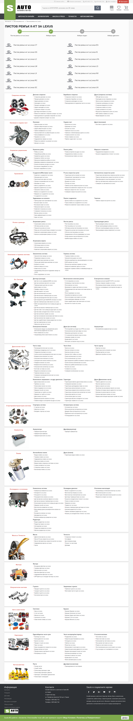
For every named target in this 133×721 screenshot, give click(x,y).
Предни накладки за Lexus (42, 105)
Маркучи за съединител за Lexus (44, 194)
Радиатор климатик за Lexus (42, 528)
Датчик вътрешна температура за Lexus (46, 307)
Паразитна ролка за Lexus (42, 228)
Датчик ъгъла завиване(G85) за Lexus (45, 281)
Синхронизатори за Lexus (73, 179)
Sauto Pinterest (109, 692)
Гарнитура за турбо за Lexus (42, 392)
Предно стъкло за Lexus (41, 643)
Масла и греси (59, 16)
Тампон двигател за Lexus (103, 382)
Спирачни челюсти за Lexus (73, 97)
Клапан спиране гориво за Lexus (105, 283)
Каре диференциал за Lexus (42, 215)
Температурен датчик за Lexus (43, 285)
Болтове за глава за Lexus (42, 369)
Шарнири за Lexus (70, 126)
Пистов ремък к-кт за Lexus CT (25, 45)
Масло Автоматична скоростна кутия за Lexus (48, 541)
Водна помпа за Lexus (41, 455)
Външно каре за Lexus (41, 202)
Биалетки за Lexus (70, 124)
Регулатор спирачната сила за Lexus (107, 111)
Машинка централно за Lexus (74, 333)
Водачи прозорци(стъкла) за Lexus (75, 651)
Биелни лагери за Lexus (72, 350)
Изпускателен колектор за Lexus (44, 367)
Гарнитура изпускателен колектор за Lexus (78, 392)
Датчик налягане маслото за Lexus (44, 283)
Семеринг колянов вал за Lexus (74, 371)
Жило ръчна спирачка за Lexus (105, 101)
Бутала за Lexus (70, 367)
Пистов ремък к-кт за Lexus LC (25, 59)
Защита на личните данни (12, 707)
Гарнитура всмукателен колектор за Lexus (77, 390)
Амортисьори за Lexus (41, 124)
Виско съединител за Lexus (73, 490)
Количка (126, 9)
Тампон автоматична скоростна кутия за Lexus (109, 177)
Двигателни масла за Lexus (42, 537)
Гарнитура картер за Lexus (73, 394)
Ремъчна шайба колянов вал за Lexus (76, 364)
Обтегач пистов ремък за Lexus (74, 232)
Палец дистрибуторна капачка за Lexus (46, 262)
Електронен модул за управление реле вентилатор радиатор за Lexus (46, 329)
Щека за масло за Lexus (103, 386)
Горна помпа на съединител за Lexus (76, 202)
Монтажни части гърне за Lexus (74, 591)
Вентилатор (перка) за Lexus (73, 493)
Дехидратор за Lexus (40, 515)
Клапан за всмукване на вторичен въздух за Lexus (109, 288)
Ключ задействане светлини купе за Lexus (77, 301)
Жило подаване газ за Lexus (42, 388)
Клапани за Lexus (39, 377)
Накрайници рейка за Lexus (42, 154)
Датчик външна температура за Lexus (45, 295)
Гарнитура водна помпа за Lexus (75, 455)
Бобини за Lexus (39, 264)
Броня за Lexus (39, 641)
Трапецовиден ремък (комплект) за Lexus (108, 230)
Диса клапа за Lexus (40, 396)
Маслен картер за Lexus (103, 384)
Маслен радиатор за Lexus (42, 530)
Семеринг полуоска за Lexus (42, 211)
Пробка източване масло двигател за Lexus (109, 390)
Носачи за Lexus (70, 128)
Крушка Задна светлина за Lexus (75, 615)
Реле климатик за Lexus (41, 332)
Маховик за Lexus (39, 183)
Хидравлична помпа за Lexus (73, 154)
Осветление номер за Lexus (42, 619)
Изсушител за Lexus (40, 495)
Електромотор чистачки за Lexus (105, 641)
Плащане (7, 693)
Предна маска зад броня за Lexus (44, 651)
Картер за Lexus (100, 348)
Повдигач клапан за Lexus (42, 362)
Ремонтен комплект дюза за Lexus (75, 266)
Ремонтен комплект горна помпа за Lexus (77, 205)
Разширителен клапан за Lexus (43, 497)
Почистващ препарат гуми (42, 670)
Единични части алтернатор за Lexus (76, 413)
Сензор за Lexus (70, 183)
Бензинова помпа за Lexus (42, 469)
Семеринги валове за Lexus (73, 384)
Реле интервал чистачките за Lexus (75, 297)
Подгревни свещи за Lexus (42, 258)
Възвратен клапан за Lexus (42, 513)
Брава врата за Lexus (71, 339)
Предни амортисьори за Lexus (43, 126)
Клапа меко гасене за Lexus (42, 386)
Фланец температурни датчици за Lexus (77, 507)
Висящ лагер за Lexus (40, 213)
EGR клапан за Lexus (71, 262)
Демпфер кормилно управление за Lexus (46, 162)
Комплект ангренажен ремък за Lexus (45, 232)
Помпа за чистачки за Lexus (104, 645)
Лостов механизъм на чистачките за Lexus (108, 647)
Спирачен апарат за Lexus (42, 109)
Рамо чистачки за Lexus (103, 639)
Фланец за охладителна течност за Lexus (77, 513)
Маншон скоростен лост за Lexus (75, 189)
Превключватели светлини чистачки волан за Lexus (78, 290)
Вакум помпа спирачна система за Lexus (46, 463)
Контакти (124, 1)
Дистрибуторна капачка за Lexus (44, 260)
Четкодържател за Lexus (72, 415)
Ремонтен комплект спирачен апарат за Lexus (48, 113)
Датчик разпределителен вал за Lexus (45, 297)
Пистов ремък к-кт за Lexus (73, 226)
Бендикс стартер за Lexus (42, 411)
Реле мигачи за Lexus (71, 285)
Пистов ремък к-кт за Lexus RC (25, 80)
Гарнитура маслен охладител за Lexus (76, 398)
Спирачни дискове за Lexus (42, 97)
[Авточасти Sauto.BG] (18, 711)
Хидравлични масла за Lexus (43, 543)
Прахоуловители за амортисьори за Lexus (47, 132)
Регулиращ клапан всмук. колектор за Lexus (109, 285)
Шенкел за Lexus (39, 143)
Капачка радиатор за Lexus (73, 509)
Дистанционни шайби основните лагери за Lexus (79, 360)
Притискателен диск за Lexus (43, 179)
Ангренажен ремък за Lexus (42, 224)
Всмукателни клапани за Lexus (43, 356)
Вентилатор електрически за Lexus (75, 495)
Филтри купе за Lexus (40, 570)
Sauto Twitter (94, 692)
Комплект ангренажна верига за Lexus (45, 249)
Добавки (67, 545)
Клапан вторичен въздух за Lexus (44, 164)
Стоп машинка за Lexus (72, 281)
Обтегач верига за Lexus (41, 247)
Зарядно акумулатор (71, 431)
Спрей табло (38, 668)
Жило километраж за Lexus (73, 659)
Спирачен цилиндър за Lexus (104, 103)
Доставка (7, 695)
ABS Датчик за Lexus (102, 97)
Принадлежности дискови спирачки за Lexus (47, 115)
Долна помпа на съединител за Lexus (76, 200)
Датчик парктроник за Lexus (42, 322)
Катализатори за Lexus (41, 595)
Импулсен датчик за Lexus (42, 324)
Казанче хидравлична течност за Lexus (107, 154)
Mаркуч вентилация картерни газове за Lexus (109, 396)
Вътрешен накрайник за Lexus (43, 166)
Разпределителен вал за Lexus (43, 348)
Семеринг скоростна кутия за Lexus (75, 192)
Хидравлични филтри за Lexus (43, 574)
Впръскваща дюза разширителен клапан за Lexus (47, 510)
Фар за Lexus (38, 611)
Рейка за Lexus (38, 152)
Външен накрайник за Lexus (42, 168)
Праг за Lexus (38, 645)
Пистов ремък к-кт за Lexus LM (25, 66)
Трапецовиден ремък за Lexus (105, 224)
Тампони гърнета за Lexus (73, 589)
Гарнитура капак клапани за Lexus (75, 388)
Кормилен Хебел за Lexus (42, 158)
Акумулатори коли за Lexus (42, 435)
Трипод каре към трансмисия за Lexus (45, 200)
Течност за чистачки (71, 543)
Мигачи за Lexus (39, 615)
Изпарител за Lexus (40, 493)
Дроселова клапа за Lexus (42, 382)
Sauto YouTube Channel (104, 692)
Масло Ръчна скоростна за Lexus (44, 539)
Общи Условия (69, 718)
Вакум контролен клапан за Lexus (44, 398)
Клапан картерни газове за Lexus (106, 394)
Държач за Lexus (70, 181)
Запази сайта (60, 1)
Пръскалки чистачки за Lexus (104, 643)
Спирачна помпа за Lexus (103, 107)
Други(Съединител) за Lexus (42, 187)
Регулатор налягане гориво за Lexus (76, 264)
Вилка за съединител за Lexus (43, 192)
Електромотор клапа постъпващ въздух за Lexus (48, 503)
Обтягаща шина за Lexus (41, 245)
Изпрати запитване (75, 1)
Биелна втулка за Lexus (72, 352)
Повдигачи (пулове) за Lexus (42, 352)
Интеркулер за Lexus (40, 526)
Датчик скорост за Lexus (41, 291)
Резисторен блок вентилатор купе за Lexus (108, 495)
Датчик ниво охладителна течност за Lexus (47, 312)
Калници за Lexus (39, 637)
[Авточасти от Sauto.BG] (10, 10)
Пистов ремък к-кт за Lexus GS (25, 52)
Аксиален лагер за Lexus (41, 189)
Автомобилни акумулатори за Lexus (106, 329)
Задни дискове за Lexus (41, 101)
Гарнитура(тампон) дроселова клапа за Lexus (78, 382)
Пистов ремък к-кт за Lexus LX (25, 73)
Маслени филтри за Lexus (42, 572)
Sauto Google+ (99, 692)
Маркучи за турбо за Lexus (42, 394)
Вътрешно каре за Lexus (41, 205)
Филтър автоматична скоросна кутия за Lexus (109, 181)
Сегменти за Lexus (70, 369)
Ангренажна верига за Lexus (42, 243)
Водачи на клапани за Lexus (42, 371)
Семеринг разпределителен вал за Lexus (46, 375)
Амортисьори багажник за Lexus (74, 639)
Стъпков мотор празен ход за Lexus (75, 335)
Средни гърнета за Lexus (41, 591)
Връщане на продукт (10, 701)
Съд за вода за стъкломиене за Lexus (107, 649)
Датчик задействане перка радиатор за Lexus (48, 320)
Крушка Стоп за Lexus (71, 617)
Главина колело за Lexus (72, 135)
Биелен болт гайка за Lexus (73, 354)
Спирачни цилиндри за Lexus (74, 101)
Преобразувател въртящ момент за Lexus (108, 179)
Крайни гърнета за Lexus (41, 593)
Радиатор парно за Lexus (42, 524)
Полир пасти (38, 666)
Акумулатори (43, 16)
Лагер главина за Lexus (72, 137)
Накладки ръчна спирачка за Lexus (106, 99)
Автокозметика (86, 16)
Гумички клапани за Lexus (42, 373)
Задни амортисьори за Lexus (43, 128)
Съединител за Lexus (40, 196)
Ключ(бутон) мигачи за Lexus (73, 295)
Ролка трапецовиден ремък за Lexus (106, 226)
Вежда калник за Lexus (41, 649)
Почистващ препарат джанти (43, 672)
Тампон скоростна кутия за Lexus (105, 200)
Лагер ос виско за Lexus (72, 501)
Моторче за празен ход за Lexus (74, 341)
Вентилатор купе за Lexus (103, 493)
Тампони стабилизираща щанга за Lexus (77, 132)
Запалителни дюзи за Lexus (73, 258)
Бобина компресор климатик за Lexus (45, 517)
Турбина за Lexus (39, 384)
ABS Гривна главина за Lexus (104, 113)
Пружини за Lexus (39, 137)
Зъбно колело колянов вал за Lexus (75, 362)
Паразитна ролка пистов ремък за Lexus (77, 230)
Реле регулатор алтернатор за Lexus (76, 409)
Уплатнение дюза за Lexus (73, 396)
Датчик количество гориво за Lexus (44, 318)
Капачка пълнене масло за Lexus (105, 392)
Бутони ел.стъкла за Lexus (73, 303)
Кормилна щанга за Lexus (42, 156)
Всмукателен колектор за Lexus (43, 364)
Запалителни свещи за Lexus (43, 256)
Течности (72, 16)
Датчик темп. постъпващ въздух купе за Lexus (48, 309)
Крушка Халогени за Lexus (73, 613)
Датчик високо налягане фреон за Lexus (46, 499)
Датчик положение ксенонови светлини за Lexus (48, 316)
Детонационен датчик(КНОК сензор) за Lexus (47, 299)
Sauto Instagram (114, 692)
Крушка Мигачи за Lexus (72, 619)
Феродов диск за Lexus (41, 177)
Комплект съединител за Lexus (43, 175)
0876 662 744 (100, 1)
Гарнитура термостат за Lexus (74, 400)
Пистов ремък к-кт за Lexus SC (25, 87)
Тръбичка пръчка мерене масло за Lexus (108, 388)
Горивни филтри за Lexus (42, 568)
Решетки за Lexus (70, 645)
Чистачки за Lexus (101, 637)
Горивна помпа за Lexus (72, 256)
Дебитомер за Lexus (40, 287)
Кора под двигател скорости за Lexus (45, 647)
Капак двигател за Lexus (41, 639)
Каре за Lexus (38, 217)
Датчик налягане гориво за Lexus (44, 314)
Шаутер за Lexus (39, 409)
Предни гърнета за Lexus (41, 589)
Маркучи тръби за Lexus (41, 390)
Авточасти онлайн (26, 16)
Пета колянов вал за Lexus (73, 358)
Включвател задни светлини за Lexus (76, 287)
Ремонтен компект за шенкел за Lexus (45, 141)
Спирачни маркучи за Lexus (104, 105)
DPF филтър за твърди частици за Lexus (46, 576)
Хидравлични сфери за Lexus (43, 139)
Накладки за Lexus (39, 103)
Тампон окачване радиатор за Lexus (76, 511)
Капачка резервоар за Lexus (73, 653)
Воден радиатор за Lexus (42, 522)
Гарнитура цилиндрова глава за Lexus (76, 386)
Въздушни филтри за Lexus (42, 566)
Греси (36, 545)
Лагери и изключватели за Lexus (44, 181)
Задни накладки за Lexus (41, 107)
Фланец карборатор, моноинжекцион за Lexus (78, 260)
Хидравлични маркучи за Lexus (105, 152)
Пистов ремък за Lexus (72, 224)
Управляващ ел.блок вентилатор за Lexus (108, 490)
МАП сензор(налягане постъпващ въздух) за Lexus (47, 304)
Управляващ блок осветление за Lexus (45, 334)
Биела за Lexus (69, 348)
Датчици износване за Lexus (42, 111)
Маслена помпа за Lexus (41, 461)
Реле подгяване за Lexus (72, 293)
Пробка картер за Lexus (103, 352)
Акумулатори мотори (40, 431)
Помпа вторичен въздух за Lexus (75, 152)
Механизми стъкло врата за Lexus (75, 647)
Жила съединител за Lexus (42, 185)
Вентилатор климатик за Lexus (43, 507)
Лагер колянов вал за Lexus (73, 356)
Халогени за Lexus (39, 617)
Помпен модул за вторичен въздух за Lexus (47, 400)
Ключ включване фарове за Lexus (75, 299)
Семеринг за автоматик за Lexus (105, 183)
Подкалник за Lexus (71, 637)
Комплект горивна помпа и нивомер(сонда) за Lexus (78, 269)
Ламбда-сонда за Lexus (41, 289)
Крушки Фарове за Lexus (72, 611)
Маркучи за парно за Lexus (104, 497)
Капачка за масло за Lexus (73, 655)
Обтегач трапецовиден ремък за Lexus (107, 228)
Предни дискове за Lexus (41, 99)
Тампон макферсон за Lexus (42, 130)
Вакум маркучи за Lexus (103, 115)
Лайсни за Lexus (70, 643)
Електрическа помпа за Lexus (74, 156)
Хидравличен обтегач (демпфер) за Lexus (77, 234)
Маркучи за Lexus (70, 503)
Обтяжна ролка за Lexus (41, 226)
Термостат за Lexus (71, 505)
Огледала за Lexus (70, 641)
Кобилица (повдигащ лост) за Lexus (44, 350)
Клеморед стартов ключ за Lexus (74, 283)
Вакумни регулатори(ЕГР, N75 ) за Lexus (108, 281)
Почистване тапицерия (41, 676)
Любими (119, 9)
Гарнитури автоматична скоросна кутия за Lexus (110, 175)
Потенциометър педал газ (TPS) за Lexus (77, 329)
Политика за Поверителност (88, 718)
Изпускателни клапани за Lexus (43, 358)
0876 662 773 (88, 1)
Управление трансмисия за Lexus (75, 177)
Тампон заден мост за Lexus (73, 139)
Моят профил (112, 1)
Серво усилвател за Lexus (103, 109)
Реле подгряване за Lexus (42, 274)
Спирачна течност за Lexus (73, 537)
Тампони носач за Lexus (72, 130)
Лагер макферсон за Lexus (42, 135)
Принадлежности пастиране (73, 666)
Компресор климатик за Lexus (43, 490)
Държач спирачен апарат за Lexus (44, 118)
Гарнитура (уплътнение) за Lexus (75, 175)
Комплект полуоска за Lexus (42, 209)
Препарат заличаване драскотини (44, 674)
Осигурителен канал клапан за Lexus (45, 360)
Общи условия (8, 704)
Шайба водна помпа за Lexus (73, 238)
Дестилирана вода (70, 541)
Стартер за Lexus (39, 407)
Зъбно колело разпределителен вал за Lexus (47, 354)
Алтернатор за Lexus (71, 407)
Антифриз (68, 539)
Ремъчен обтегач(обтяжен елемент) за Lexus (47, 230)
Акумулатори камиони (40, 433)
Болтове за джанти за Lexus (104, 124)
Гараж (112, 9)
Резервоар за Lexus (40, 653)
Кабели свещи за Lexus (41, 266)
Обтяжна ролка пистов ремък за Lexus (76, 228)
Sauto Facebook (88, 692)
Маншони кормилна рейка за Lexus (44, 160)
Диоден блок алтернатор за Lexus (75, 411)
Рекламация (8, 698)
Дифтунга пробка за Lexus (103, 354)
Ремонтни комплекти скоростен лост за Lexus (78, 187)
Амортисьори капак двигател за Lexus (76, 649)
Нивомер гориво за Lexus (72, 337)
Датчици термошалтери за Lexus (75, 497)
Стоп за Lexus (38, 613)
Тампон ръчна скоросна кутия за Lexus (76, 185)
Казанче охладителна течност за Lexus (76, 499)
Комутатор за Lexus (40, 268)
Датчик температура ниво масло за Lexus (46, 302)
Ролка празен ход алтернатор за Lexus (76, 236)
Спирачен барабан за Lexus (73, 99)
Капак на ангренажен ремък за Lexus (45, 234)
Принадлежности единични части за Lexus (77, 103)
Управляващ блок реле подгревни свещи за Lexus (47, 271)
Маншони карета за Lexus (42, 207)
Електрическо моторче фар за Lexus (76, 331)
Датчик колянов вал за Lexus (42, 293)
